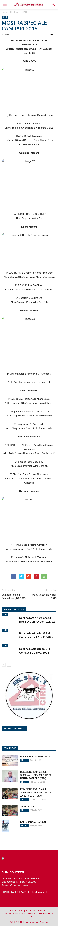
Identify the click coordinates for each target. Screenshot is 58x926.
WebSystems (42, 922)
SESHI (24, 12)
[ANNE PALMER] (10, 810)
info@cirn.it (23, 892)
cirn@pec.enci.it (39, 892)
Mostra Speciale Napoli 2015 (44, 596)
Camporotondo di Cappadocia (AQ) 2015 (13, 596)
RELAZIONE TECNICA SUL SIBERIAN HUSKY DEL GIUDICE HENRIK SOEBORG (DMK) (35, 775)
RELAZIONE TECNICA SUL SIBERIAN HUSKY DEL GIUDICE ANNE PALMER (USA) (35, 792)
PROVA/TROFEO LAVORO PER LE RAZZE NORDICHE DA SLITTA (29, 915)
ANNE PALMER (27, 806)
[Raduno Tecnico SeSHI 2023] (10, 760)
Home (4, 12)
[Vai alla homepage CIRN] (29, 858)
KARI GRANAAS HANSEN (33, 822)
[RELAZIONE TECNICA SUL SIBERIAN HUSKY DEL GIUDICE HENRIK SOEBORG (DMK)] (10, 776)
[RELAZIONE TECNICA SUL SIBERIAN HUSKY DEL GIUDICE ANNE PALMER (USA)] (10, 793)
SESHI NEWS (10, 748)
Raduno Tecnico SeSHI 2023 (35, 756)
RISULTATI (14, 12)
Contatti (41, 910)
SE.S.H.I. (24, 760)
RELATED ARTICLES (14, 609)
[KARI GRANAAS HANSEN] (5, 826)
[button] (53, 4)
